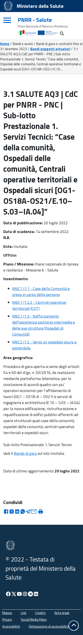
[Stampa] (41, 512)
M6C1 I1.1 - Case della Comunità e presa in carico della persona (41, 292)
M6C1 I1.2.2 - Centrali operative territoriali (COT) (39, 305)
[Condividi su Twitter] (11, 513)
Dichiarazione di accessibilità (49, 626)
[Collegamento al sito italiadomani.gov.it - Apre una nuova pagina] (28, 32)
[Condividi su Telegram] (28, 513)
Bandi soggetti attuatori (50, 48)
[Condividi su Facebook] (6, 513)
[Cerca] (60, 32)
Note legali (61, 612)
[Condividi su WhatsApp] (22, 513)
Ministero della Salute (40, 6)
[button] (74, 626)
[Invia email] (34, 513)
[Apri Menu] (6, 18)
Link (23, 612)
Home (4, 43)
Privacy (7, 619)
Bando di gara (25, 453)
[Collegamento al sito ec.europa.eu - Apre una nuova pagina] (48, 32)
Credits (40, 612)
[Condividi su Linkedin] (17, 513)
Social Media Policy (34, 619)
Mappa (7, 612)
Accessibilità (11, 626)
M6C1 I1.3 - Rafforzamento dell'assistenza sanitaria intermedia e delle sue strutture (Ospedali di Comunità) (43, 325)
